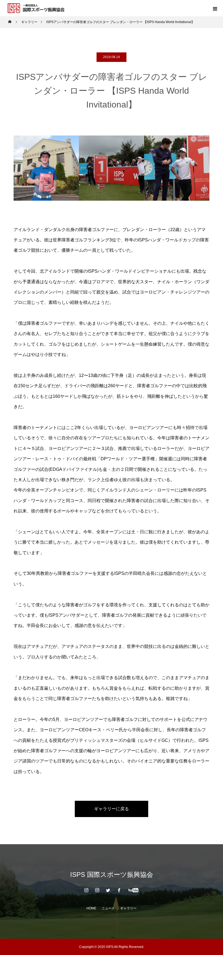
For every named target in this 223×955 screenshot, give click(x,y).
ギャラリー (128, 908)
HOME (91, 908)
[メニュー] (215, 8)
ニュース (108, 908)
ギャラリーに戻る (111, 808)
